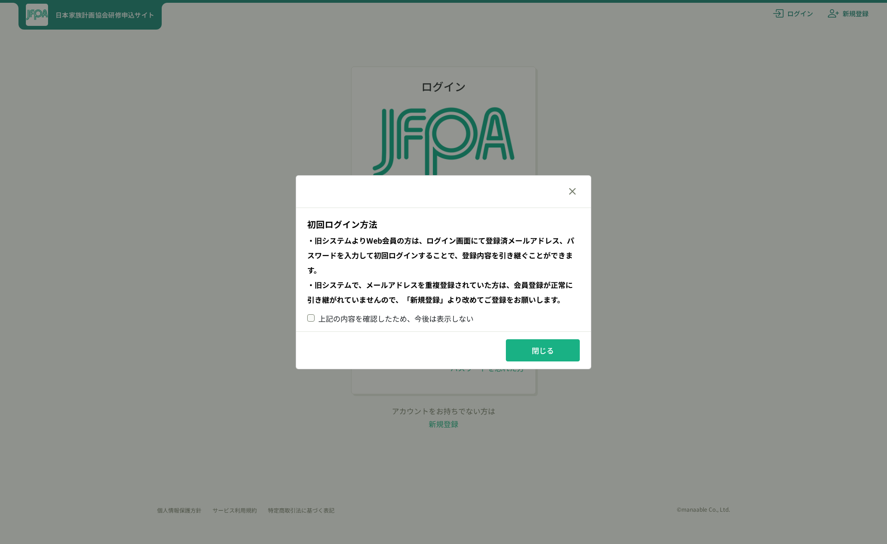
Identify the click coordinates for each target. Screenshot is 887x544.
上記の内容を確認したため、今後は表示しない (396, 318)
